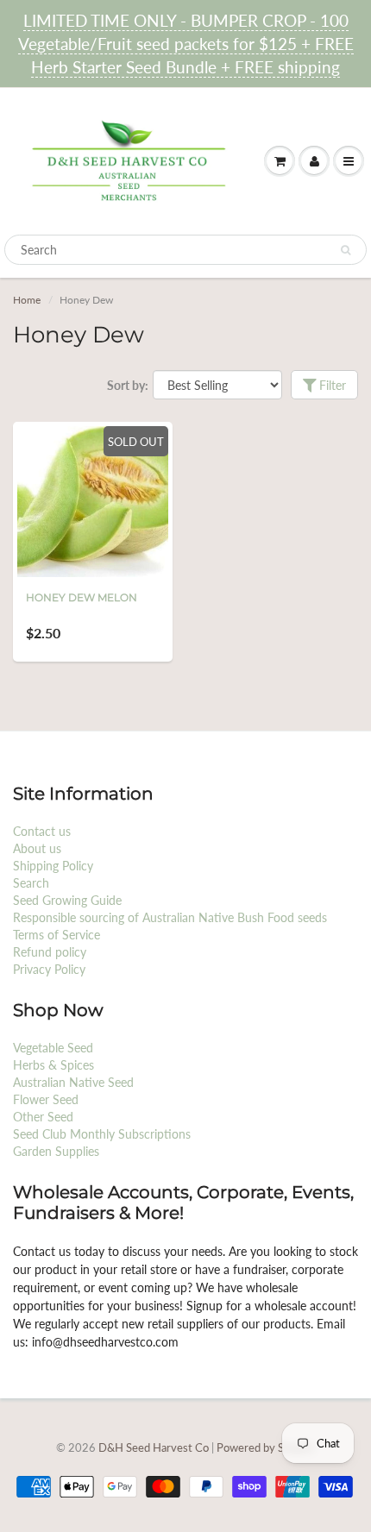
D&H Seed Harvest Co (154, 1447)
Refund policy (49, 952)
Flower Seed (46, 1099)
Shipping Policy (53, 865)
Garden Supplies (56, 1151)
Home (27, 299)
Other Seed (43, 1116)
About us (37, 848)
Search (31, 883)
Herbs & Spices (53, 1065)
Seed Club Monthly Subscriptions (102, 1134)
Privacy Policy (49, 969)
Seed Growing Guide (67, 900)
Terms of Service (56, 934)
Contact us (42, 831)
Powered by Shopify (266, 1447)
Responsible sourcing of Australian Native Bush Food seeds (170, 917)
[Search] (345, 250)
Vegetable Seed (53, 1047)
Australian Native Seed (73, 1082)
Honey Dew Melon (81, 597)
